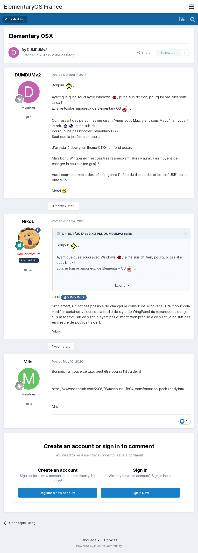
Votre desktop (63, 55)
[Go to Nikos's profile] (29, 238)
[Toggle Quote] (59, 233)
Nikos (28, 221)
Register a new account (57, 493)
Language (89, 540)
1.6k (30, 270)
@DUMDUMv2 (74, 297)
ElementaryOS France (33, 6)
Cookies (110, 540)
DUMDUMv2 (37, 50)
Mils (27, 361)
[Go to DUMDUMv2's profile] (13, 52)
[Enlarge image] (69, 85)
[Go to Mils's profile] (29, 379)
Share (145, 52)
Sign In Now (140, 493)
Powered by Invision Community (99, 546)
